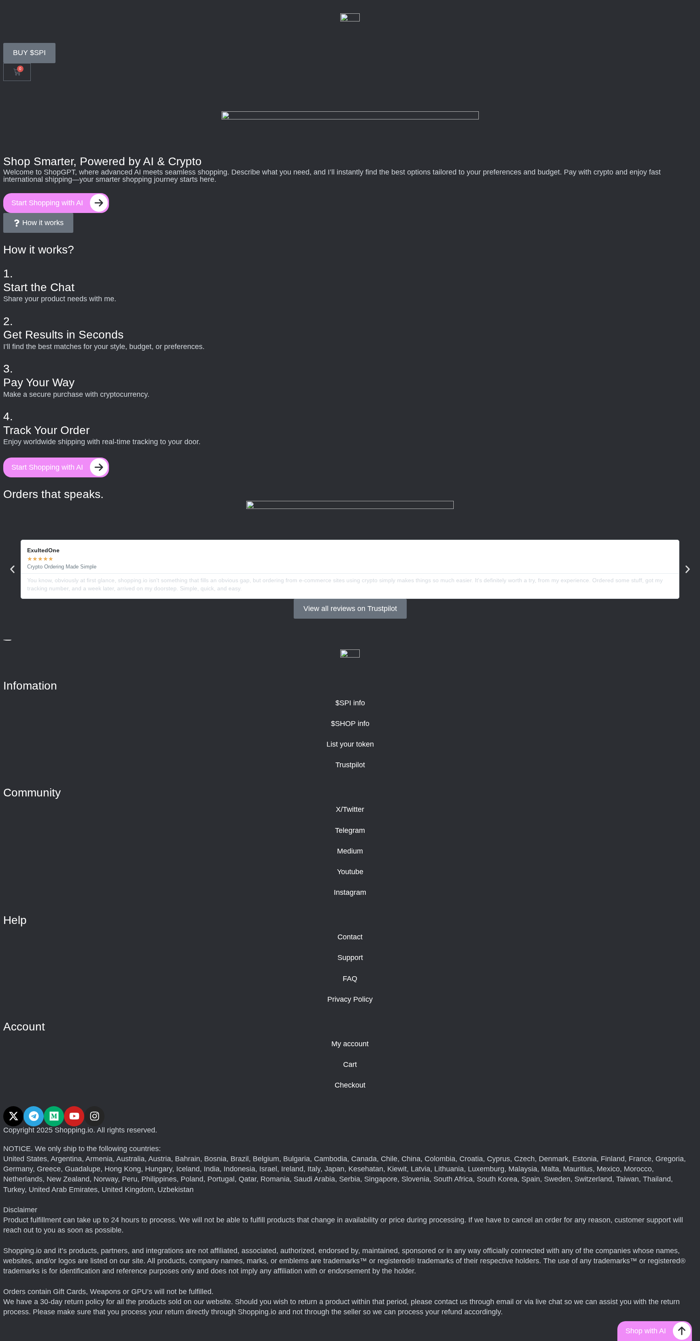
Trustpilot (350, 765)
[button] (12, 569)
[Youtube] (74, 1116)
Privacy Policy (350, 999)
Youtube (350, 872)
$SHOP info (350, 723)
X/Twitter (350, 809)
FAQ (350, 979)
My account (350, 1044)
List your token (350, 744)
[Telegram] (33, 1116)
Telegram (350, 830)
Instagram (350, 892)
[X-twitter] (13, 1116)
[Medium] (54, 1116)
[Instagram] (94, 1116)
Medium (350, 851)
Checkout (350, 1085)
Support (350, 958)
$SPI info (350, 703)
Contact (350, 937)
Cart (350, 1064)
